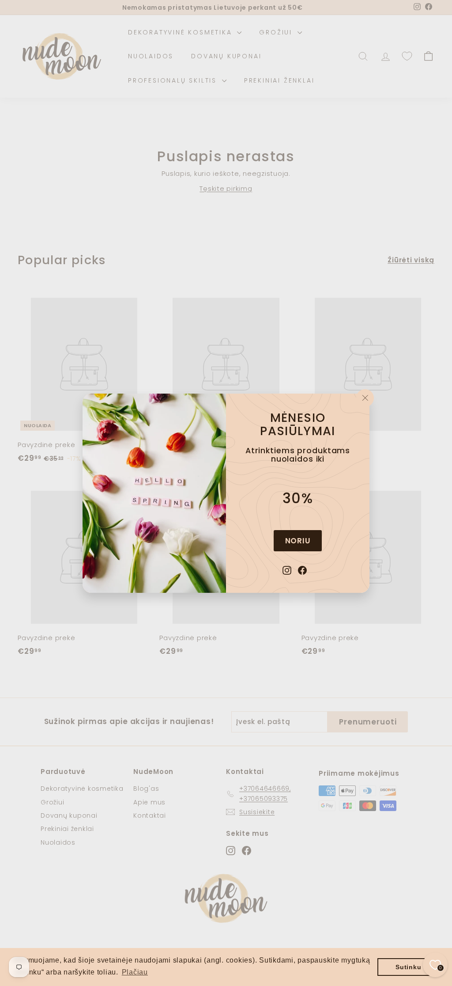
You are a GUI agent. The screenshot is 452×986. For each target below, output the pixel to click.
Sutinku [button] (408, 967)
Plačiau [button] (135, 972)
